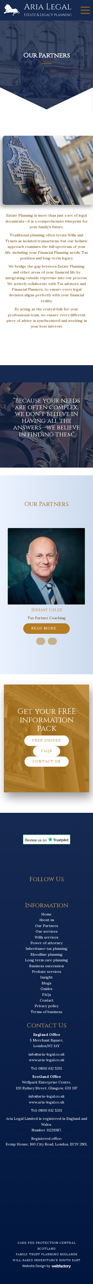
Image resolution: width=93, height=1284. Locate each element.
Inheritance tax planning (46, 948)
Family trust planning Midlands (46, 1254)
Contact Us (47, 761)
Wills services (46, 937)
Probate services (46, 971)
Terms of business (46, 1011)
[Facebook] (41, 891)
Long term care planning (46, 960)
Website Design (34, 1266)
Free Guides (46, 740)
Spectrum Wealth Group (46, 610)
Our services (47, 931)
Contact (46, 1000)
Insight (46, 977)
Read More (44, 628)
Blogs (46, 983)
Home (46, 914)
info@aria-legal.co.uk (46, 1054)
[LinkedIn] (52, 891)
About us (46, 920)
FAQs (46, 751)
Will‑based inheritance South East (46, 1260)
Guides (46, 988)
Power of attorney (46, 943)
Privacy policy (46, 1006)
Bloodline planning (46, 954)
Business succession (46, 966)
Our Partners (46, 925)
